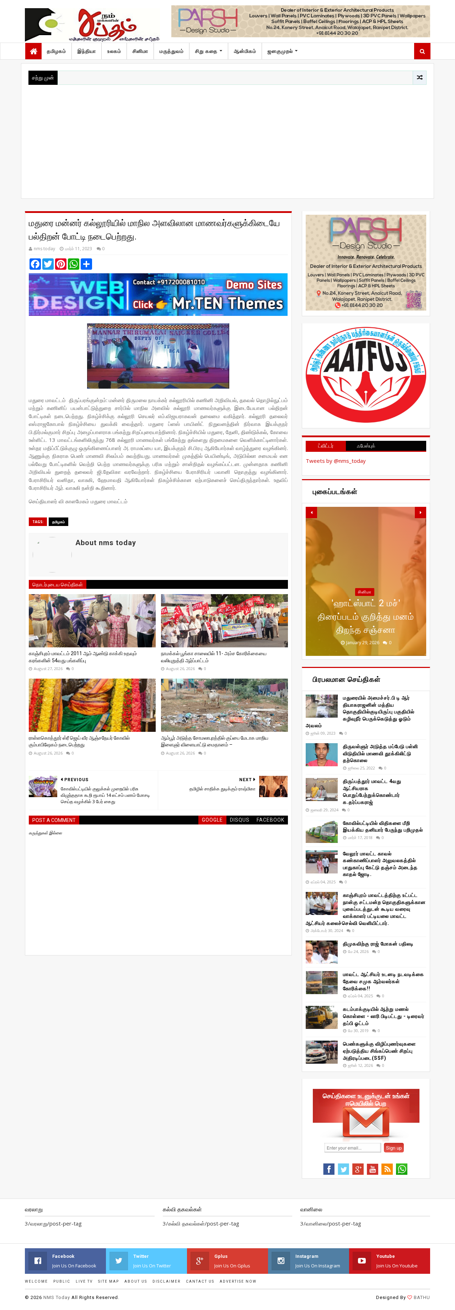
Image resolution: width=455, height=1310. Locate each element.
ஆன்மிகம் (245, 51)
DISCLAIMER (166, 1281)
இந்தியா (86, 51)
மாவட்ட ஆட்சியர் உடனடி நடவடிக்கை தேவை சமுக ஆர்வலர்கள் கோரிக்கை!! (383, 981)
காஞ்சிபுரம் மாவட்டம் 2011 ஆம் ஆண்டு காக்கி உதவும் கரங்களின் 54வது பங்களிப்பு (83, 657)
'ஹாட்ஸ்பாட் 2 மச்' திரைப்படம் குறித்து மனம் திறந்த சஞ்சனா (366, 616)
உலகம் (114, 51)
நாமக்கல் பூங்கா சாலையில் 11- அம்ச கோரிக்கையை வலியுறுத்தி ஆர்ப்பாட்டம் (214, 657)
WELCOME (36, 1281)
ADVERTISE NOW (238, 1281)
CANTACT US (200, 1281)
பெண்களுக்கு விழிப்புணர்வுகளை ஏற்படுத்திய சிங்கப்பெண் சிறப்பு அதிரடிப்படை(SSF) (379, 1050)
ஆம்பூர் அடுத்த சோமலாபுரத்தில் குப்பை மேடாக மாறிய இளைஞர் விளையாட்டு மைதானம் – (214, 741)
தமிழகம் (56, 51)
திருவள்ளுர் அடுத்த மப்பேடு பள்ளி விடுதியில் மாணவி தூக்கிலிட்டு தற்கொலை (380, 753)
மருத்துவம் (172, 51)
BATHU (422, 1297)
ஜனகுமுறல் (280, 51)
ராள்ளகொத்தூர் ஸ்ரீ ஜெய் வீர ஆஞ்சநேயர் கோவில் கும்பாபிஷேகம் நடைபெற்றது (79, 741)
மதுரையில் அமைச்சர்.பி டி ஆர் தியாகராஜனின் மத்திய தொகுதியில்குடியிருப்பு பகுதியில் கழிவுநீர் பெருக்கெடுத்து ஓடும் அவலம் (360, 711)
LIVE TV (84, 1281)
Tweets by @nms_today (336, 460)
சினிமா (140, 51)
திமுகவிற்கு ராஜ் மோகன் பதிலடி (378, 944)
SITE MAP (108, 1281)
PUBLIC (61, 1281)
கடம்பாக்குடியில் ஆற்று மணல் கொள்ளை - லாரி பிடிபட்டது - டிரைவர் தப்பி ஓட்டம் (383, 1016)
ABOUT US (135, 1281)
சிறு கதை (206, 51)
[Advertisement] (227, 138)
